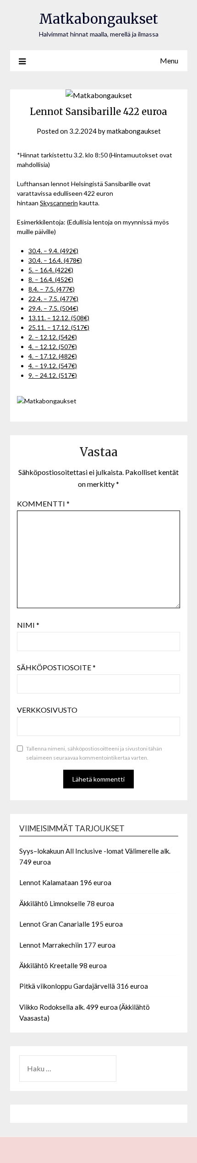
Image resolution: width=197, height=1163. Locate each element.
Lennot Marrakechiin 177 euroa (67, 945)
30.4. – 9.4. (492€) (53, 251)
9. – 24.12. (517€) (52, 375)
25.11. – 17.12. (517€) (58, 327)
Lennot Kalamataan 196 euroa (65, 882)
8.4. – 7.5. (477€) (51, 289)
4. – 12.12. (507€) (52, 346)
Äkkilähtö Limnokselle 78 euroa (66, 903)
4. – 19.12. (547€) (52, 366)
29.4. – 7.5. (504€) (53, 308)
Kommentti (43, 503)
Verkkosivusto (47, 709)
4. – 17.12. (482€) (52, 356)
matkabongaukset (134, 131)
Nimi (28, 625)
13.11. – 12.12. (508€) (58, 318)
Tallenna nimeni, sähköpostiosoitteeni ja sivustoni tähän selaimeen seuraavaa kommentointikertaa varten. (94, 753)
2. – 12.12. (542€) (52, 337)
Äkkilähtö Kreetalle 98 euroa (63, 965)
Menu (169, 60)
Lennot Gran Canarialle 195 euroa (71, 924)
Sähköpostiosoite (56, 667)
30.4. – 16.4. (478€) (55, 260)
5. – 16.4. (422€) (50, 270)
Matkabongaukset (98, 18)
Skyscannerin (59, 203)
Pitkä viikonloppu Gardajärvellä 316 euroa (83, 986)
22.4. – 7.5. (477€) (53, 298)
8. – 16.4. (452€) (50, 279)
